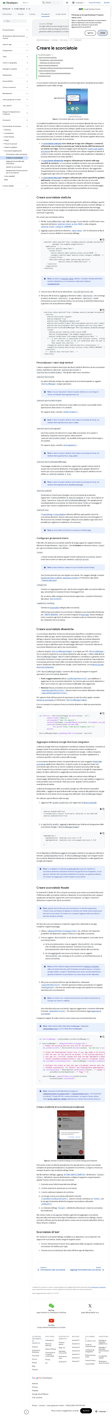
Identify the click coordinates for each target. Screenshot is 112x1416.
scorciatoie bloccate (52, 178)
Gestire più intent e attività (51, 578)
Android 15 (76, 1347)
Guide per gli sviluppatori (89, 1351)
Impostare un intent (70, 578)
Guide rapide (61, 14)
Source (34, 1359)
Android (35, 1347)
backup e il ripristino (91, 967)
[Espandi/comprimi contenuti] (52, 55)
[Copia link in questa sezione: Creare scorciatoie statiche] (73, 197)
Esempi (32, 14)
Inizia (102, 33)
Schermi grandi (62, 1343)
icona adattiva (60, 514)
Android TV (62, 1362)
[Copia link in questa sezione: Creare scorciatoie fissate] (71, 888)
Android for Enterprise (36, 1351)
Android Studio (95, 3)
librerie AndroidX (90, 803)
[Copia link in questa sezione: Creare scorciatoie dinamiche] (76, 629)
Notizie (34, 1363)
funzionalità (54, 608)
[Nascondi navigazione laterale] (26, 1412)
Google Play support (103, 1357)
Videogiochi (49, 1340)
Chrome (35, 1387)
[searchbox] (15, 21)
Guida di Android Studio (90, 1345)
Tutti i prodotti (37, 1398)
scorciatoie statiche (52, 144)
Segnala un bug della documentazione (104, 1349)
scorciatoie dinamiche (53, 161)
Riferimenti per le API (90, 1356)
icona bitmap (47, 514)
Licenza (42, 1405)
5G (46, 1363)
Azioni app (85, 615)
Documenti (45, 14)
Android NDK (89, 1364)
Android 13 (76, 1354)
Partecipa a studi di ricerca (104, 1362)
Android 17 (76, 1340)
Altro (25, 3)
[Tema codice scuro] (101, 239)
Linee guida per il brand (55, 1405)
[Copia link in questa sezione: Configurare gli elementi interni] (70, 538)
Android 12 (76, 1358)
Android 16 (76, 1344)
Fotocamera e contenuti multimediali (50, 1354)
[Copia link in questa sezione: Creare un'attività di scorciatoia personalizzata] (86, 1107)
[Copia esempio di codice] (103, 239)
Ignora (90, 33)
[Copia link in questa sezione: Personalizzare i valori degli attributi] (75, 363)
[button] (13, 30)
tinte (89, 530)
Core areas (19, 9)
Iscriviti (86, 1411)
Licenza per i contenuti (98, 1287)
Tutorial (21, 14)
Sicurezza (35, 1356)
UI (29, 9)
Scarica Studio (90, 1360)
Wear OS (62, 1348)
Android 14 (76, 1351)
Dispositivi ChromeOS (63, 1352)
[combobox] (52, 3)
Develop (6, 9)
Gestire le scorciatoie (45, 700)
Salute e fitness (50, 1349)
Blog (33, 1366)
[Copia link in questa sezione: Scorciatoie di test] (61, 1232)
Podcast (35, 1370)
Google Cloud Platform (40, 1394)
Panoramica (7, 14)
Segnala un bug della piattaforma (103, 1342)
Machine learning (48, 1344)
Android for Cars (63, 1357)
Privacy (47, 1360)
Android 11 (75, 1361)
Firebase (35, 1391)
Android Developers (43, 40)
